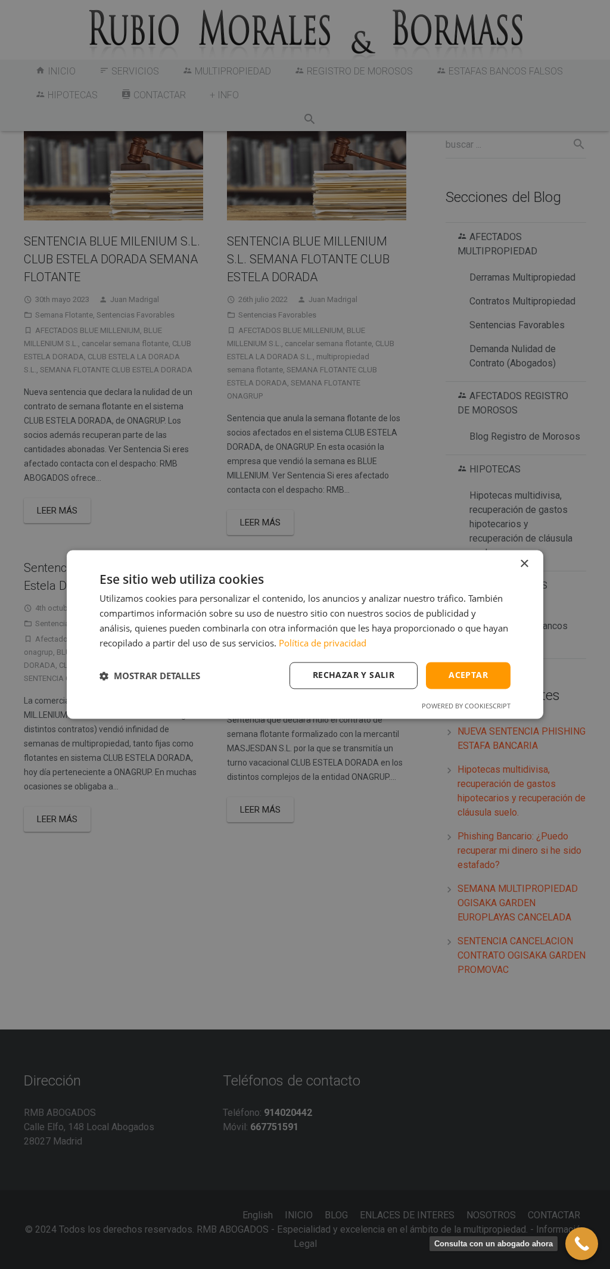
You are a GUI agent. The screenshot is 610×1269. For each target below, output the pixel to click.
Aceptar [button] (468, 675)
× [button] (523, 563)
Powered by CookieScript (466, 706)
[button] (149, 675)
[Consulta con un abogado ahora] (581, 1243)
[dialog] (305, 634)
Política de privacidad (322, 643)
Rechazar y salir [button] (353, 675)
